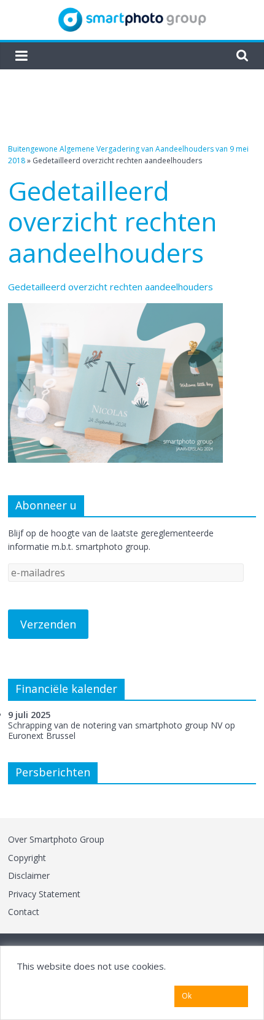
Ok (187, 996)
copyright (27, 858)
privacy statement (44, 894)
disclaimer (29, 875)
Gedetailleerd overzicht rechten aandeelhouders (110, 286)
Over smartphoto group (56, 839)
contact (23, 912)
